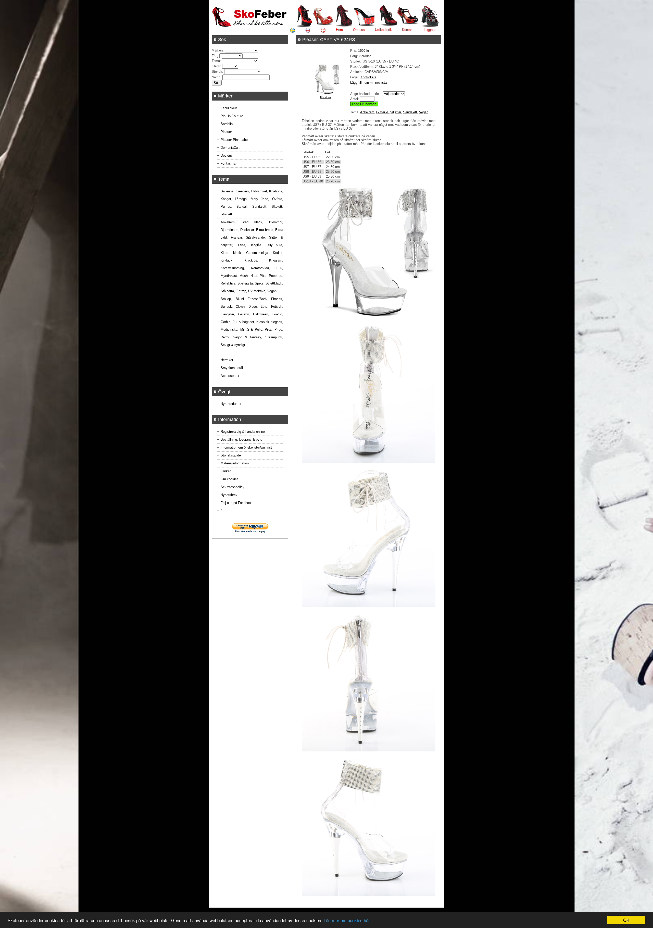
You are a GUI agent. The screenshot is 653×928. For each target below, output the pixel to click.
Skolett (277, 206)
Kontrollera (368, 77)
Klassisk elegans (269, 322)
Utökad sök (383, 30)
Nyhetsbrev (229, 495)
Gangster (227, 314)
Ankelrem (367, 112)
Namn (216, 77)
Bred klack (252, 222)
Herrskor (227, 360)
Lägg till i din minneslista (368, 82)
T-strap (241, 291)
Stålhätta (227, 291)
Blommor (275, 222)
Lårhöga (241, 199)
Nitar (253, 276)
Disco (252, 306)
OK (626, 920)
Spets (259, 283)
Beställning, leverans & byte (241, 439)
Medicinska (229, 329)
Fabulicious (229, 108)
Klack (216, 66)
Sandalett (410, 112)
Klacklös (250, 260)
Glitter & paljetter (388, 112)
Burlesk (226, 306)
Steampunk (273, 337)
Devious (227, 155)
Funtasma (228, 163)
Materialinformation (235, 463)
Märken (217, 50)
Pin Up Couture (232, 116)
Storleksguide (231, 455)
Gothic (225, 322)
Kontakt (407, 30)
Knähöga (275, 191)
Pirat (268, 329)
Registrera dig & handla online (243, 432)
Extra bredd (264, 230)
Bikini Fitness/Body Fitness (259, 299)
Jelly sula (274, 245)
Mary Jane (259, 199)
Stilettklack (274, 283)
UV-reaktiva (256, 291)
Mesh (244, 276)
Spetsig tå (245, 283)
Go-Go (277, 314)
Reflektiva (228, 283)
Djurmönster (229, 230)
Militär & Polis (251, 329)
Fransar (236, 237)
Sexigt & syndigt (233, 345)
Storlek (217, 71)
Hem (339, 30)
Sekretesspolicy (232, 487)
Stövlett (226, 214)
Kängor (226, 199)
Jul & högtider (243, 322)
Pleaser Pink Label (234, 140)
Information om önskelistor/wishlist (246, 447)
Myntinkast (229, 276)
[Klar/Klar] (325, 93)
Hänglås (255, 245)
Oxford (277, 199)
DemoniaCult (230, 148)
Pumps (226, 206)
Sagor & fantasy (247, 337)
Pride (278, 329)
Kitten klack (231, 253)
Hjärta (240, 245)
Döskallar (247, 230)
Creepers (242, 191)
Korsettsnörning (232, 268)
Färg (215, 56)
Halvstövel (259, 191)
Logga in (430, 30)
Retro (225, 337)
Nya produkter (231, 404)
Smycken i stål (232, 368)
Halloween (260, 314)
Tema (216, 61)
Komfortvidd (260, 268)
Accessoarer (230, 376)
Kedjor (277, 253)
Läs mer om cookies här (347, 920)
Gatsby (243, 314)
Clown (240, 306)
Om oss (359, 30)
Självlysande (255, 237)
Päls (263, 276)
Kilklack (226, 260)
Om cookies (229, 479)
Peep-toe (275, 276)
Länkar (226, 471)
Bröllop (226, 299)
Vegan (423, 112)
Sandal (241, 206)
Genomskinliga (257, 253)
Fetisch (276, 306)
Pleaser (226, 132)
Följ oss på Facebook (237, 503)
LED (279, 268)
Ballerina (227, 191)
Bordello (227, 124)
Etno (263, 306)
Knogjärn (275, 260)
